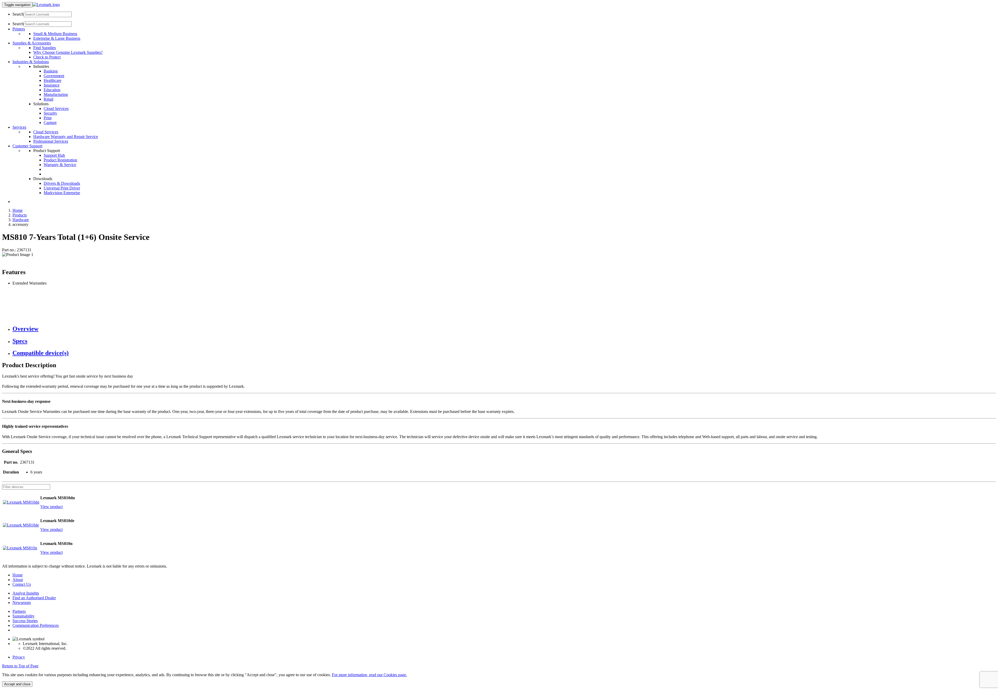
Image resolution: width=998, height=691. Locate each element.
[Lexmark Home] (46, 4)
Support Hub (54, 155)
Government (54, 76)
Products (19, 215)
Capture (50, 122)
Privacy (18, 657)
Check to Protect (47, 57)
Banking (51, 71)
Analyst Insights (25, 593)
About (17, 579)
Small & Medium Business (55, 33)
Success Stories (25, 620)
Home (17, 210)
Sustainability (23, 616)
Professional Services (50, 141)
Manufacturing (56, 94)
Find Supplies (44, 47)
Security (50, 113)
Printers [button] (18, 29)
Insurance (52, 85)
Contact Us (21, 584)
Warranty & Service (60, 164)
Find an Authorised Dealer (34, 598)
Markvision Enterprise (62, 192)
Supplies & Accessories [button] (31, 43)
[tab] (504, 328)
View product (51, 506)
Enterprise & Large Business (56, 38)
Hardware (20, 220)
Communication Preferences (35, 625)
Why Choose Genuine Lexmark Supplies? (68, 52)
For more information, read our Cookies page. (369, 675)
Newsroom (21, 602)
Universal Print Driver (62, 188)
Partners (19, 611)
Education (52, 90)
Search (18, 14)
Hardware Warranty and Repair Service (65, 136)
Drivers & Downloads (62, 183)
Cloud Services (56, 108)
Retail (48, 99)
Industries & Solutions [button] (30, 62)
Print (47, 118)
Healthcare (52, 80)
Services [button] (19, 127)
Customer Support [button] (27, 146)
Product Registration (60, 160)
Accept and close (17, 684)
